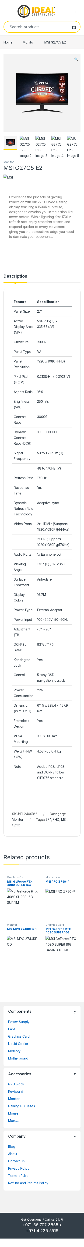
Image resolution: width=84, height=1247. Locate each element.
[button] (76, 59)
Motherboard (54, 877)
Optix (16, 825)
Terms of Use (18, 1176)
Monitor (28, 42)
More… (13, 1121)
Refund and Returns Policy (28, 1183)
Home (8, 42)
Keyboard (15, 1091)
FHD (56, 819)
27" (48, 819)
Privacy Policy (18, 1168)
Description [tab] (15, 276)
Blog (11, 1146)
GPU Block (16, 1084)
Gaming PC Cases (21, 1106)
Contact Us (16, 1161)
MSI (64, 819)
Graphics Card (16, 877)
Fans (11, 1029)
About (12, 1154)
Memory (14, 1051)
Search (74, 26)
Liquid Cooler (18, 1044)
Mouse (13, 1113)
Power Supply (18, 1022)
